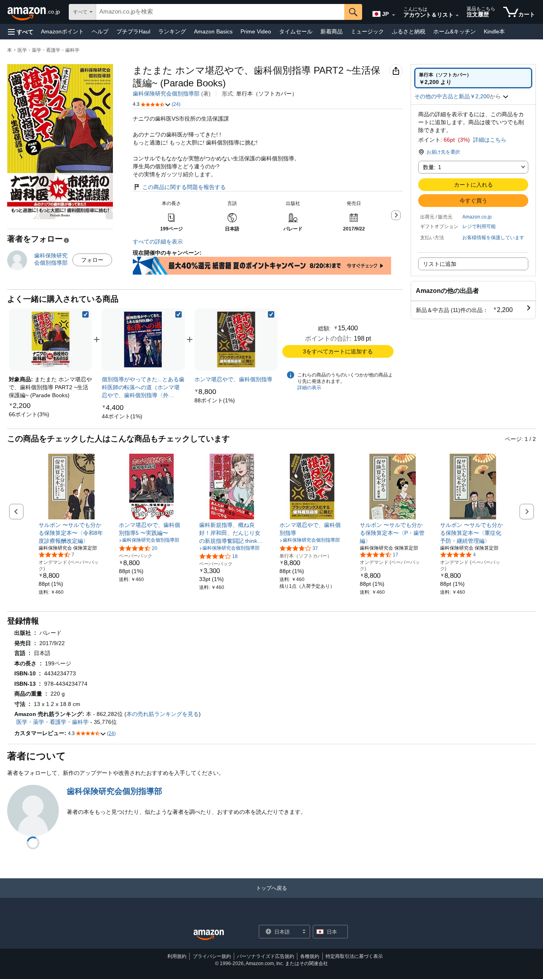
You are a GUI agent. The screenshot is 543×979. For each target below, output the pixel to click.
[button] (20, 31)
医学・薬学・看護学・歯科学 (48, 50)
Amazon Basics (213, 31)
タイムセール (295, 31)
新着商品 (331, 31)
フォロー (92, 260)
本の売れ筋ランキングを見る (162, 714)
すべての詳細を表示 (158, 241)
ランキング (172, 31)
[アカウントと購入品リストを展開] (457, 15)
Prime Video (255, 31)
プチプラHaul (133, 31)
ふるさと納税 (408, 31)
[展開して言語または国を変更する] (393, 15)
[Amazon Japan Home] (209, 935)
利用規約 (176, 956)
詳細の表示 (309, 387)
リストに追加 (439, 264)
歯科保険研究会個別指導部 (166, 93)
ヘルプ (100, 31)
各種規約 (309, 956)
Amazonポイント (62, 31)
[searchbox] (220, 12)
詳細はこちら (489, 140)
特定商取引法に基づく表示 (354, 956)
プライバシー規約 (212, 956)
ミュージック (367, 31)
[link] (29, 414)
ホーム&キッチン (454, 31)
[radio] (473, 78)
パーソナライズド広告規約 (265, 956)
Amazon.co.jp (477, 217)
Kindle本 (494, 31)
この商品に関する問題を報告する (184, 187)
